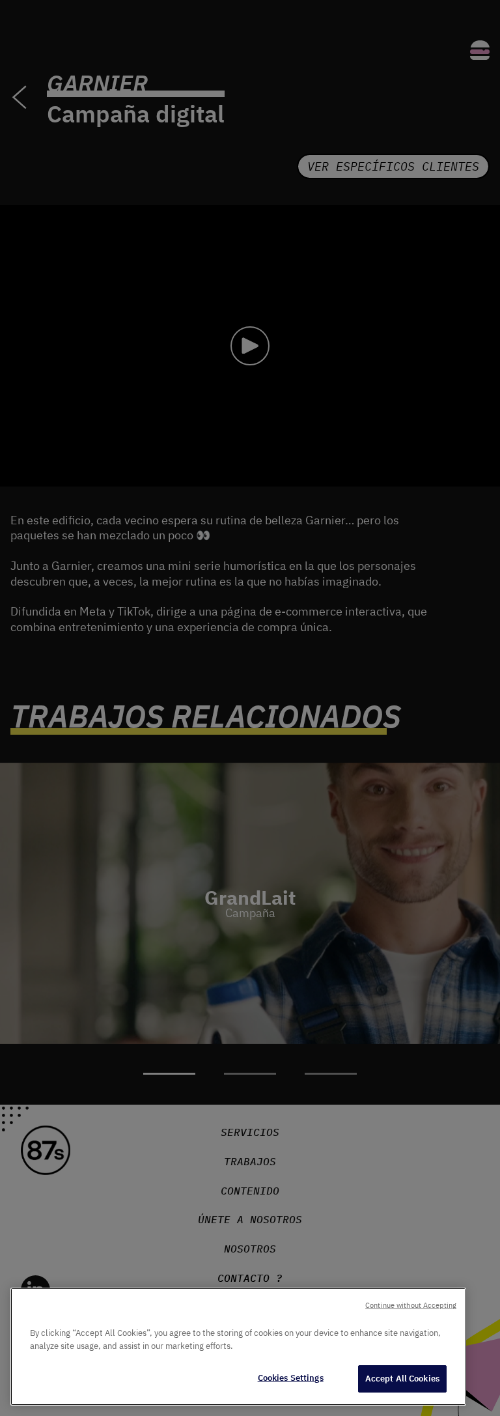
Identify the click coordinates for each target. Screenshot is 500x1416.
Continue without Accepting (410, 1305)
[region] (238, 1347)
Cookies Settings (291, 1377)
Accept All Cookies (402, 1378)
